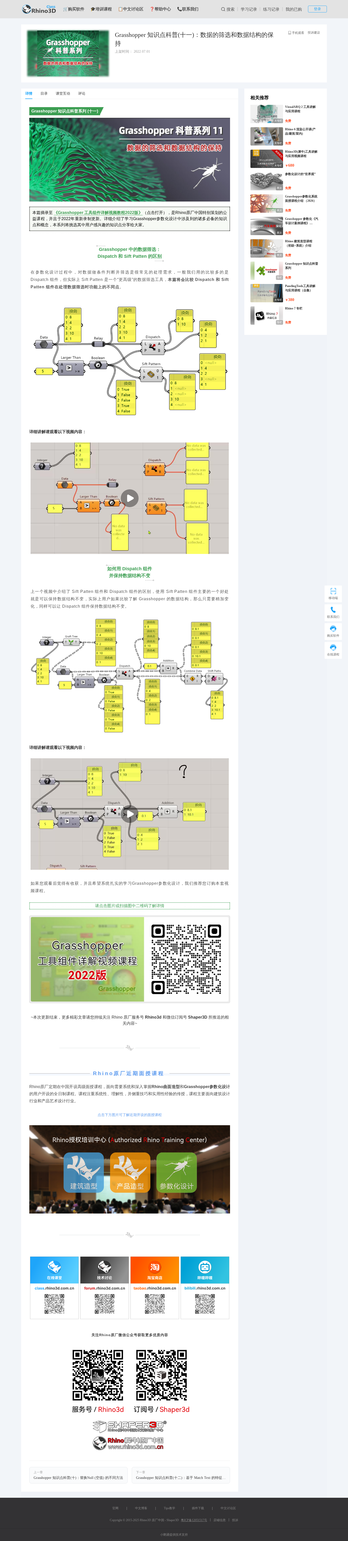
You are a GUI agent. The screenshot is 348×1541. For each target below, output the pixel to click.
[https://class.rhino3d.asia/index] (54, 1288)
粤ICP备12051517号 (194, 1520)
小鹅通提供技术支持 (174, 1534)
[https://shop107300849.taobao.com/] (155, 1288)
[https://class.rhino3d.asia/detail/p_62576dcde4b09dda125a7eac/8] (130, 959)
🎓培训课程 (101, 9)
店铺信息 (219, 1520)
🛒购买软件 (73, 9)
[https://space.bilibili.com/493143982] (205, 1288)
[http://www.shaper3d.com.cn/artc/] (129, 1169)
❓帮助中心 (160, 9)
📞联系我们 (187, 9)
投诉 (235, 1520)
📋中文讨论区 (130, 9)
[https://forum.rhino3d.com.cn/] (104, 1288)
